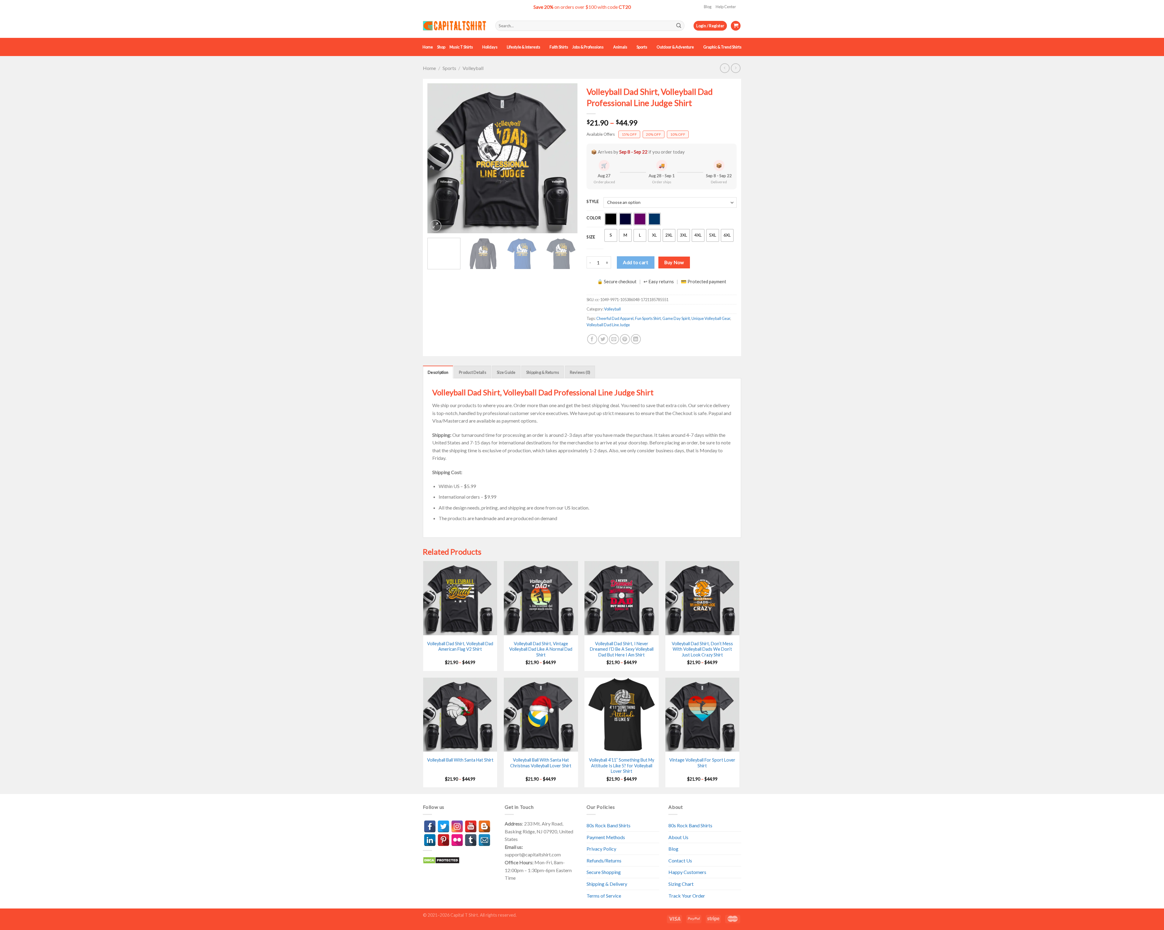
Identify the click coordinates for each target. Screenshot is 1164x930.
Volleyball (473, 68)
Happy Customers (687, 872)
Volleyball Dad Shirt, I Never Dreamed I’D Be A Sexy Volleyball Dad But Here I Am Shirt (622, 649)
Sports (642, 47)
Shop (441, 47)
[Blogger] (484, 826)
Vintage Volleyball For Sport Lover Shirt (702, 762)
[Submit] (679, 26)
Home (428, 47)
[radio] (611, 219)
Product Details (472, 372)
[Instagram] (457, 826)
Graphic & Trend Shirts (722, 47)
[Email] (484, 840)
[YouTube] (471, 826)
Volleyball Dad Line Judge (608, 324)
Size (591, 237)
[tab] (438, 372)
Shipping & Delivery (607, 884)
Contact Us (680, 860)
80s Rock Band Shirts (608, 825)
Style (593, 202)
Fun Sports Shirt (648, 318)
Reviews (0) (580, 372)
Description (438, 372)
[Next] (566, 158)
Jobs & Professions (588, 47)
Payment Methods (606, 837)
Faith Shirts (559, 47)
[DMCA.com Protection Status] (441, 859)
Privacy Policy (601, 849)
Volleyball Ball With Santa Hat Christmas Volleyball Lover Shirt (540, 762)
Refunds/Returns (604, 860)
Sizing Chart (681, 884)
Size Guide (506, 372)
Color (594, 218)
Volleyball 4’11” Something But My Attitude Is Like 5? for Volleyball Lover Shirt (621, 765)
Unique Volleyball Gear (710, 318)
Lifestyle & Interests (523, 47)
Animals (620, 47)
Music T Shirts (461, 47)
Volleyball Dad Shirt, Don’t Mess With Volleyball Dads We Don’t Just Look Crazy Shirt (702, 649)
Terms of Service (604, 895)
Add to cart (635, 262)
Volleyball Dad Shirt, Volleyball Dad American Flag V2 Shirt (460, 646)
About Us (678, 837)
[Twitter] (443, 826)
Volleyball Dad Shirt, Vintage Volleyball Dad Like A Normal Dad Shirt (540, 649)
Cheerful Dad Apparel (615, 318)
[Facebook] (430, 826)
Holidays (489, 47)
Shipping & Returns (542, 372)
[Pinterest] (443, 840)
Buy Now (674, 262)
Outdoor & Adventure (675, 47)
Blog (707, 6)
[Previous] (438, 158)
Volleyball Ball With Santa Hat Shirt (460, 759)
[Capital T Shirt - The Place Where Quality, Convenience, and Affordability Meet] (454, 26)
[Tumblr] (471, 840)
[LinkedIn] (430, 840)
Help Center (726, 6)
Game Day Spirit (676, 318)
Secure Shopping (604, 872)
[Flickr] (457, 840)
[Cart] (736, 26)
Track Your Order (686, 895)
